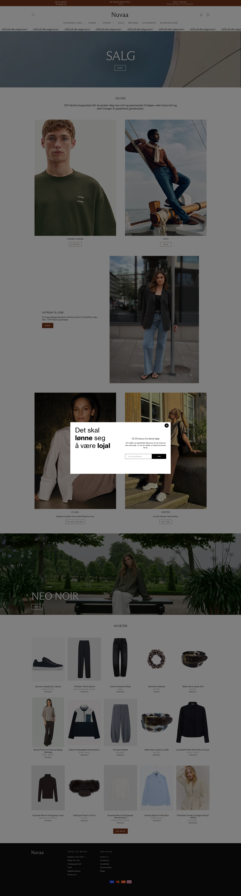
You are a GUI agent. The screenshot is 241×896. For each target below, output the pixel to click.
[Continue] (159, 456)
